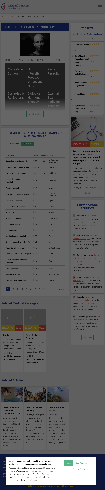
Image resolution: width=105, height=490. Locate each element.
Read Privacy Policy (76, 469)
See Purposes (81, 463)
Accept (68, 463)
